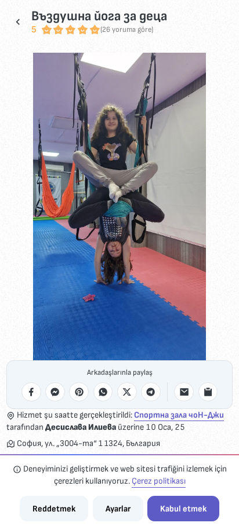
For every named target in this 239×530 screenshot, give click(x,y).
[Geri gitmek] (18, 22)
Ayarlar (118, 508)
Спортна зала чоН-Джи (179, 415)
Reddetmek (53, 508)
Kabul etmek (183, 508)
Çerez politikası (159, 481)
